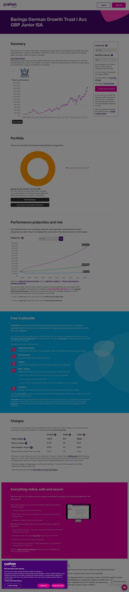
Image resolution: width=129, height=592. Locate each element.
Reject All (43, 585)
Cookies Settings (12, 585)
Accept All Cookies (58, 585)
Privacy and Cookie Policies (13, 581)
